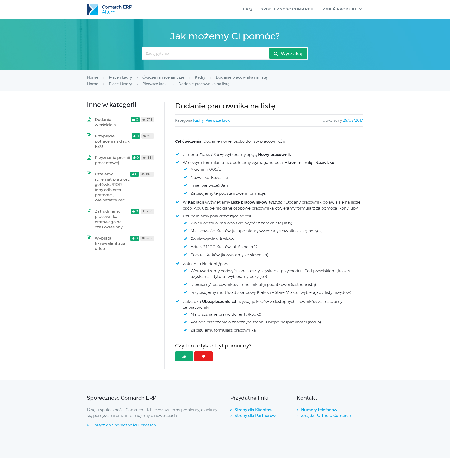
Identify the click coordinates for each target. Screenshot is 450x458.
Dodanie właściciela (105, 122)
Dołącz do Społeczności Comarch (123, 425)
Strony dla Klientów (253, 409)
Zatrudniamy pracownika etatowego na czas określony (109, 219)
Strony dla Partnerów (255, 415)
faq (247, 9)
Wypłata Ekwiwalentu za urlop (110, 243)
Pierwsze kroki (218, 120)
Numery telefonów (319, 409)
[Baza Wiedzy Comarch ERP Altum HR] (109, 9)
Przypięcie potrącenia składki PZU (113, 141)
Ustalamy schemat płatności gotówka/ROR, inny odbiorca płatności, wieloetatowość (113, 187)
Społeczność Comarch (287, 9)
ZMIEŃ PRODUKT (340, 9)
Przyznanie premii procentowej (112, 160)
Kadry (198, 120)
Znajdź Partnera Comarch (326, 415)
